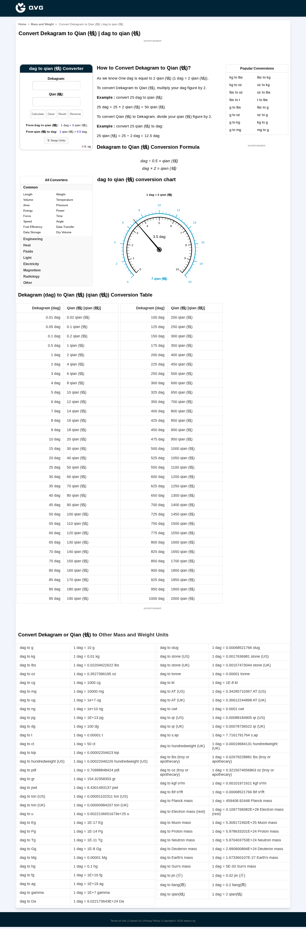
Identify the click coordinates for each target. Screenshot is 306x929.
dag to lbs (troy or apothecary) (174, 759)
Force (27, 216)
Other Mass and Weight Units (133, 634)
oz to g (262, 115)
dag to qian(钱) (172, 894)
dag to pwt (28, 788)
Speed (27, 221)
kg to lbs (236, 77)
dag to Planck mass (176, 801)
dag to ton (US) (32, 796)
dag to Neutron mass (177, 840)
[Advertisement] (153, 52)
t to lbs (262, 100)
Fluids (28, 251)
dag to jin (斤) (171, 875)
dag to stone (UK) (174, 665)
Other (27, 282)
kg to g (262, 122)
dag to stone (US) (174, 656)
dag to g (26, 648)
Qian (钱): (56, 94)
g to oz (234, 115)
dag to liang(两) (173, 885)
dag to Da (28, 901)
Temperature (64, 199)
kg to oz (235, 85)
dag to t (26, 735)
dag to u (26, 814)
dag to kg (27, 656)
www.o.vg (189, 920)
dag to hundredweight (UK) (182, 746)
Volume (28, 199)
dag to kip (28, 753)
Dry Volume (63, 232)
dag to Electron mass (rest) (182, 811)
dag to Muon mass (175, 823)
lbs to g (263, 107)
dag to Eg (28, 823)
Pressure (62, 205)
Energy (28, 210)
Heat (27, 245)
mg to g (263, 130)
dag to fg (27, 875)
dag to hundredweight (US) (42, 761)
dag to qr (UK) (172, 726)
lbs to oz (236, 92)
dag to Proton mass (176, 831)
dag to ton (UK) (32, 805)
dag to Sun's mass (175, 866)
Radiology (31, 276)
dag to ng (27, 709)
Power (60, 210)
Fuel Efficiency (32, 226)
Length (27, 194)
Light (27, 257)
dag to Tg (28, 840)
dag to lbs (28, 665)
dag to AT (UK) (172, 700)
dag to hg (27, 866)
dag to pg (27, 718)
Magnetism (32, 270)
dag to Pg (28, 831)
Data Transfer (65, 226)
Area (26, 205)
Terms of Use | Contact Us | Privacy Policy (135, 920)
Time (59, 216)
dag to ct (27, 744)
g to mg (235, 130)
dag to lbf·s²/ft (171, 792)
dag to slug (169, 648)
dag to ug (27, 700)
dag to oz (27, 674)
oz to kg (263, 85)
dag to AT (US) (172, 691)
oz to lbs (263, 92)
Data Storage (32, 232)
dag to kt (167, 683)
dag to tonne (170, 674)
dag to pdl (28, 770)
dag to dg (27, 726)
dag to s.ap (169, 735)
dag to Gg (28, 849)
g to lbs (235, 107)
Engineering (33, 239)
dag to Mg (28, 857)
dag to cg (27, 683)
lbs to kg (263, 77)
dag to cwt (168, 709)
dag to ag (27, 884)
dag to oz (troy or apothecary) (174, 772)
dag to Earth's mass (176, 857)
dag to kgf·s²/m (172, 783)
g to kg (234, 122)
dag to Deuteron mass (178, 849)
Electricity (31, 264)
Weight (60, 194)
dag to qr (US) (172, 718)
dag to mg (28, 691)
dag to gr (27, 779)
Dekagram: (56, 78)
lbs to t (234, 100)
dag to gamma (32, 892)
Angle (60, 221)
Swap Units (56, 140)
